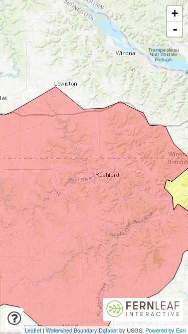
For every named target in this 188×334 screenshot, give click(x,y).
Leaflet (33, 330)
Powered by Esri (165, 330)
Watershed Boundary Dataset (82, 330)
